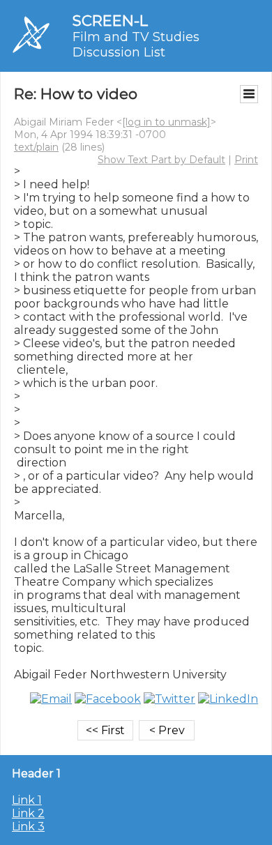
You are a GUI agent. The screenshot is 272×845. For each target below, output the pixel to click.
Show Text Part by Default (161, 159)
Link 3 (28, 826)
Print (246, 159)
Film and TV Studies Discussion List (136, 44)
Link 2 (28, 813)
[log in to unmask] (166, 122)
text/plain (36, 147)
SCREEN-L (110, 20)
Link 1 (27, 800)
